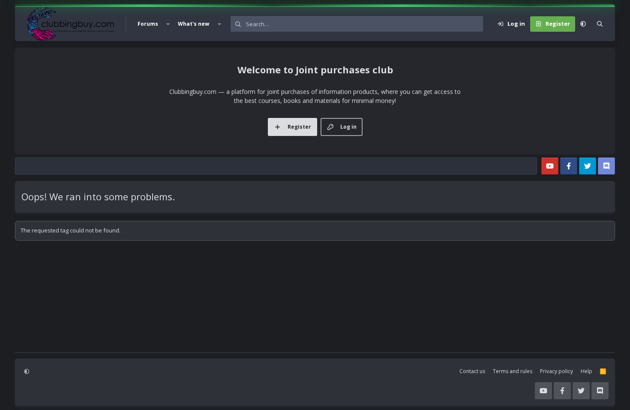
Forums (148, 23)
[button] (168, 24)
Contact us (472, 371)
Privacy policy (556, 371)
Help (586, 371)
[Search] (600, 24)
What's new (193, 23)
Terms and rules (512, 371)
